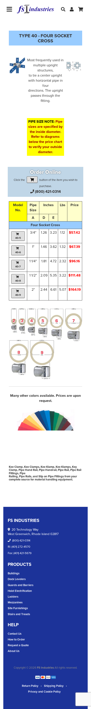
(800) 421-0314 (48, 191)
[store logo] (35, 9)
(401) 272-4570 (20, 547)
